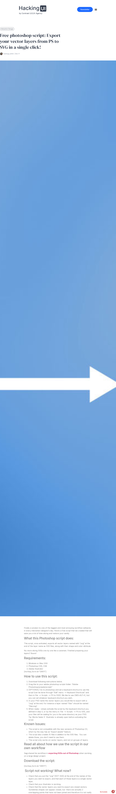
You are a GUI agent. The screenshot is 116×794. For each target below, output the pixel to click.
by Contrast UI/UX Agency (30, 13)
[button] (85, 9)
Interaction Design (7, 29)
